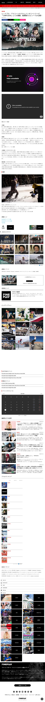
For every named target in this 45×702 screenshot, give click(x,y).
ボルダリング (24, 574)
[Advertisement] (13, 362)
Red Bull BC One (16, 572)
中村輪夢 (29, 570)
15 (33, 404)
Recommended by (36, 265)
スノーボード (29, 271)
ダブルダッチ (29, 574)
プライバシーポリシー (24, 694)
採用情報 (17, 694)
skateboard (34, 570)
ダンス (19, 574)
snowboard (17, 271)
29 (33, 409)
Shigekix (17, 570)
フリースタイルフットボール (11, 574)
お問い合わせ (37, 694)
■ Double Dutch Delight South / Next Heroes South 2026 (13, 373)
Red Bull (8, 271)
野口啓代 (10, 572)
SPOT (34, 2)
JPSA (3, 570)
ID (16, 2)
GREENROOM (4, 572)
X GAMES (3, 574)
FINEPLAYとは (8, 694)
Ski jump (12, 271)
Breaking (38, 570)
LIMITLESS (4, 271)
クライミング (35, 574)
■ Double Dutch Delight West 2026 (9, 375)
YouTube (3, 222)
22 (33, 407)
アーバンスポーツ (23, 572)
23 (39, 407)
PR (5, 570)
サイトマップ (31, 694)
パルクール (29, 572)
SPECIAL (40, 2)
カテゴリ (4, 592)
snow (3, 11)
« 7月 (3, 393)
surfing (39, 572)
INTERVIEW (10, 2)
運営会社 (13, 694)
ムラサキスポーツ (23, 570)
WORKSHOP (28, 2)
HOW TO (22, 2)
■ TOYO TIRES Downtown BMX (8, 383)
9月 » (41, 393)
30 (39, 409)
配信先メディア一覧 (22, 685)
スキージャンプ (23, 271)
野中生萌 (13, 570)
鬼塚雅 (37, 271)
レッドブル (9, 570)
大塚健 (34, 271)
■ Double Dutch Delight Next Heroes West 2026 (11, 377)
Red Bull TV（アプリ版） (7, 219)
